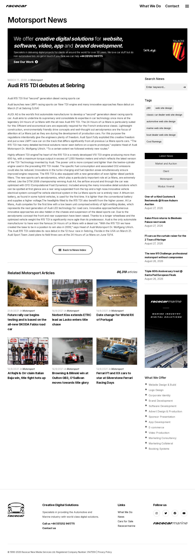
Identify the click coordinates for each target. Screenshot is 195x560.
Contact (172, 6)
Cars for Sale (125, 521)
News (121, 516)
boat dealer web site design (161, 134)
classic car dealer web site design (164, 114)
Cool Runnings (154, 141)
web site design (163, 108)
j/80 (149, 108)
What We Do (150, 6)
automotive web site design (161, 121)
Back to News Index (74, 249)
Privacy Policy (105, 552)
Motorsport (36, 79)
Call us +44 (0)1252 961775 (58, 523)
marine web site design (159, 128)
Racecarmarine (126, 525)
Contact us (49, 528)
